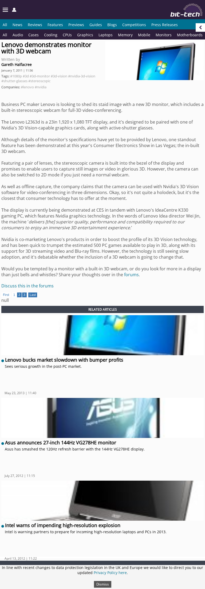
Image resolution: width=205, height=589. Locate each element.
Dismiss (102, 584)
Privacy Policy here (110, 572)
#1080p (16, 76)
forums (131, 275)
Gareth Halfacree (16, 64)
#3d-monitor (40, 76)
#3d (26, 76)
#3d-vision (59, 76)
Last (33, 295)
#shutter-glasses (14, 80)
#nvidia (40, 87)
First (6, 295)
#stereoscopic (39, 80)
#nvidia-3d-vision (81, 76)
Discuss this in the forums (27, 286)
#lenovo (27, 87)
